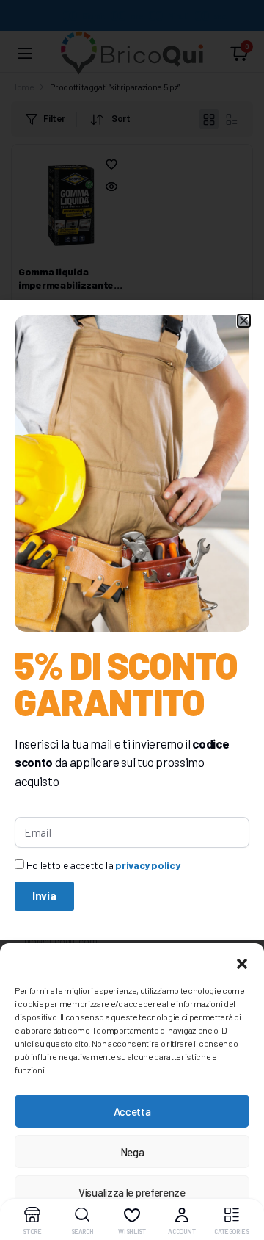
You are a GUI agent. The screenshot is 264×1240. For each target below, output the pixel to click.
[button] (242, 961)
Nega (132, 1151)
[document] (132, 620)
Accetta (132, 1111)
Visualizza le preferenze (132, 1192)
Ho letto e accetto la (103, 865)
